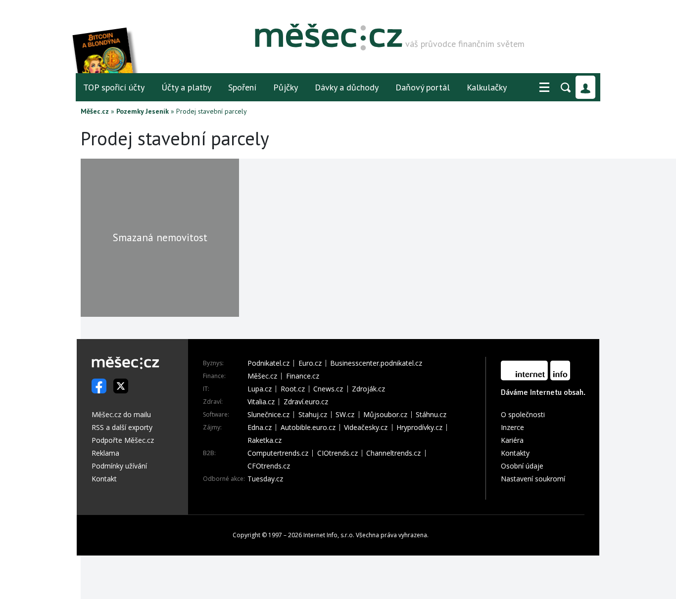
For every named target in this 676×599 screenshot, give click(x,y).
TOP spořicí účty (114, 87)
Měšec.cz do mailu (121, 414)
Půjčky (285, 87)
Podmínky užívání (119, 466)
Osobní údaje (522, 466)
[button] (544, 87)
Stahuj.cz (312, 414)
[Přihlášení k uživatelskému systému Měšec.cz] (585, 87)
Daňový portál (422, 87)
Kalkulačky (487, 87)
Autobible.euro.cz (308, 427)
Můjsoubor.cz (385, 414)
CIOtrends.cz (337, 453)
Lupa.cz (259, 388)
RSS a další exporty (122, 427)
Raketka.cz (264, 440)
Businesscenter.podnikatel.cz (376, 363)
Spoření (242, 87)
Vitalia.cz (261, 401)
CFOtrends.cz (268, 466)
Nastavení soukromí (533, 478)
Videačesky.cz (365, 427)
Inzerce (512, 427)
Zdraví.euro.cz (306, 401)
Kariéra (512, 440)
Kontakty (515, 453)
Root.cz (293, 388)
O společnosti (523, 414)
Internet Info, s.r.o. (328, 535)
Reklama (105, 453)
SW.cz (345, 414)
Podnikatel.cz (268, 363)
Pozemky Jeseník (142, 111)
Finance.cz (302, 376)
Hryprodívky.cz (419, 427)
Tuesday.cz (265, 478)
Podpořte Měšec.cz (123, 440)
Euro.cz (310, 363)
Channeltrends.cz (393, 453)
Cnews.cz (328, 388)
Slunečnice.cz (268, 414)
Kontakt (104, 478)
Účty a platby (186, 87)
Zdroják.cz (368, 388)
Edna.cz (259, 427)
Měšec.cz (95, 111)
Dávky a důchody (347, 87)
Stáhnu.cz (431, 414)
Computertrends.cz (277, 453)
